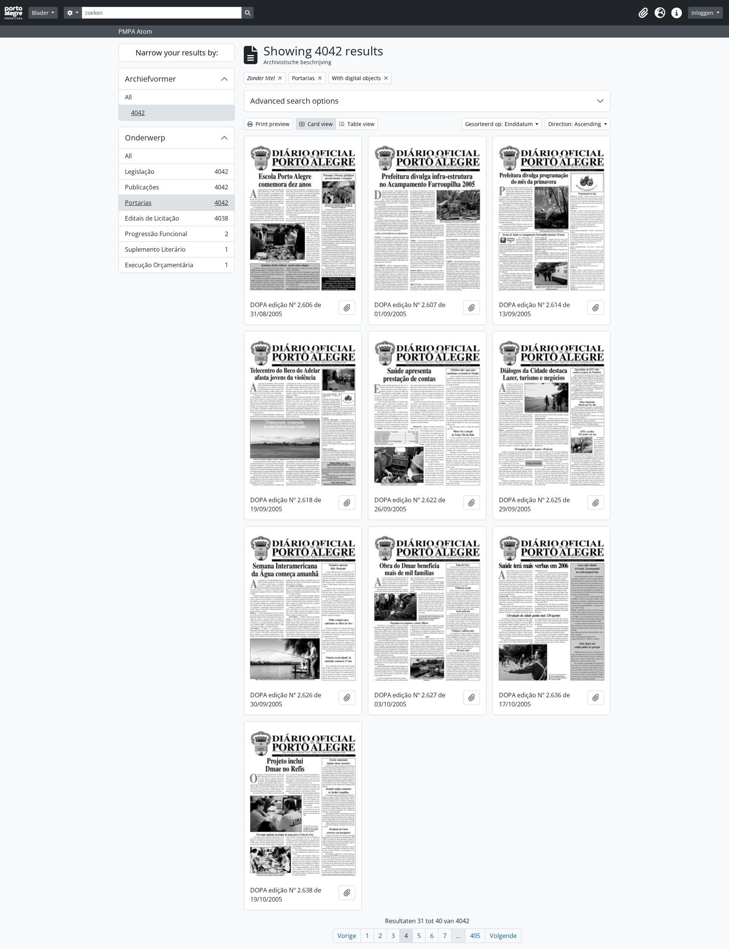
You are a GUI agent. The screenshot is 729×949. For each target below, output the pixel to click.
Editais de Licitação (176, 220)
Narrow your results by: (177, 52)
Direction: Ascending (575, 124)
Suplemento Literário (176, 251)
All (128, 97)
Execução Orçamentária (176, 267)
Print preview (271, 124)
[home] (16, 12)
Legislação (176, 173)
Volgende (503, 936)
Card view (319, 124)
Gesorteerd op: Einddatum (499, 124)
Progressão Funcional (176, 236)
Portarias (176, 205)
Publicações (176, 189)
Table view (360, 124)
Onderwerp (145, 137)
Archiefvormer (150, 79)
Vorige (347, 936)
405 (475, 936)
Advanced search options (294, 101)
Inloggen (703, 12)
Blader (41, 12)
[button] (643, 13)
